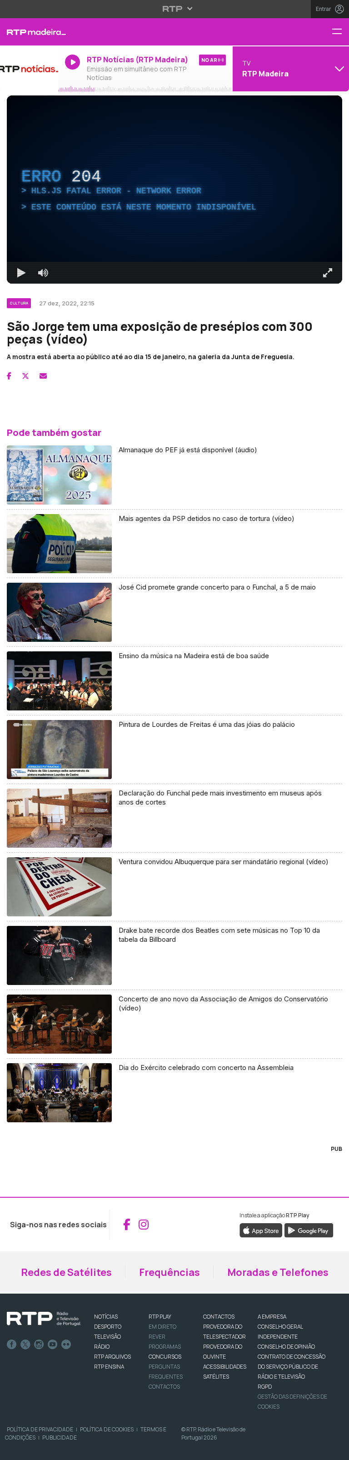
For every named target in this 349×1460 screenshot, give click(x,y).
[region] (174, 730)
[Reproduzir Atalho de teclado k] (14, 1449)
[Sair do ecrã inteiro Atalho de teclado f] (334, 1449)
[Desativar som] (36, 1449)
